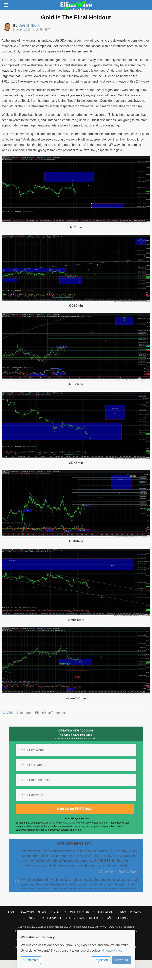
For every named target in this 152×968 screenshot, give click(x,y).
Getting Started (82, 912)
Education (105, 912)
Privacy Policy (112, 950)
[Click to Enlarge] (76, 222)
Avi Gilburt (9, 712)
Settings (122, 918)
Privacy (135, 912)
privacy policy (67, 822)
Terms (121, 912)
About (12, 912)
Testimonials (75, 918)
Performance (52, 918)
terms (52, 822)
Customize (30, 960)
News (42, 912)
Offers (94, 918)
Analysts (27, 912)
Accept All (122, 960)
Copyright (30, 918)
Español (108, 918)
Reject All (101, 960)
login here (91, 738)
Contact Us (58, 912)
